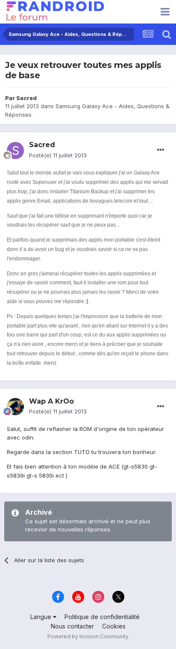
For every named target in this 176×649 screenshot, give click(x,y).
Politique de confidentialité (102, 616)
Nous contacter (72, 626)
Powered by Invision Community (88, 636)
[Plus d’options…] (160, 150)
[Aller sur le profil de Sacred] (15, 150)
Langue (41, 616)
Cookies (114, 626)
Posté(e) (58, 155)
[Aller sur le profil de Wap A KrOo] (15, 406)
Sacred (26, 97)
